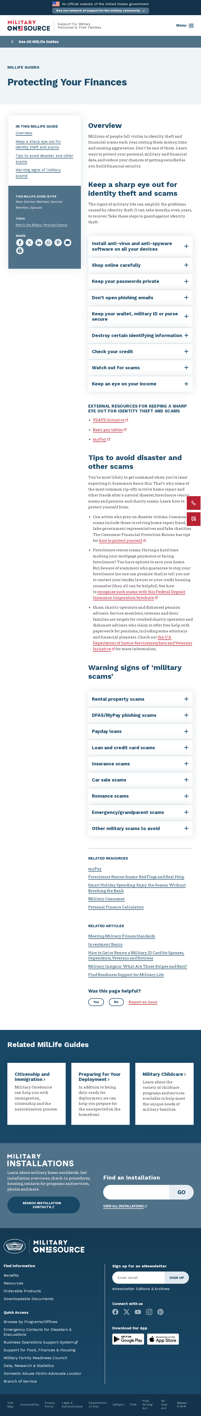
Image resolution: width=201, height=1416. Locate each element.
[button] (100, 11)
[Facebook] (115, 1312)
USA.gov (118, 1404)
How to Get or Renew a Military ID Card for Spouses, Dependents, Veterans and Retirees (136, 956)
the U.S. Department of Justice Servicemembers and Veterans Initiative (142, 643)
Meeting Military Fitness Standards (121, 936)
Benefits (11, 1275)
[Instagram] (149, 1312)
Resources (13, 1283)
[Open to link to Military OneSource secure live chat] (193, 519)
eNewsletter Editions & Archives (141, 1289)
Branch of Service (20, 1381)
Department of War (98, 1404)
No (116, 1002)
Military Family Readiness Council (35, 1357)
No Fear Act (164, 1404)
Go (181, 1192)
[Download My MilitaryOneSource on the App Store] (163, 1339)
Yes (96, 1002)
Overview (24, 133)
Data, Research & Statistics (29, 1365)
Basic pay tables (108, 430)
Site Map (10, 1404)
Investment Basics (105, 944)
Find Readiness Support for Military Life (126, 975)
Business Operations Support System (39, 1342)
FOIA (133, 1404)
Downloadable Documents (28, 1298)
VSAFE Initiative (109, 420)
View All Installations (123, 1206)
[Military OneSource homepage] (32, 26)
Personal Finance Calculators (116, 907)
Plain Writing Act (147, 1404)
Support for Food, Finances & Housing (39, 1350)
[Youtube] (138, 1312)
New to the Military (29, 224)
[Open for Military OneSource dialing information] (193, 503)
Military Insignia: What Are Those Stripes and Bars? (137, 966)
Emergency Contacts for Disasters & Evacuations (38, 1332)
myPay (99, 439)
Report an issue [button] (143, 1002)
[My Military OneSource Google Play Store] (128, 1339)
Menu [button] (181, 25)
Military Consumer (106, 899)
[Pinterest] (160, 1312)
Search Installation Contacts (42, 1205)
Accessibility (29, 1404)
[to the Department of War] (55, 3)
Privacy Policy (50, 1404)
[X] (127, 1312)
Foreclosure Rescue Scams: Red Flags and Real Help (136, 877)
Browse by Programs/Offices (30, 1321)
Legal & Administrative (72, 1404)
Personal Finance (55, 224)
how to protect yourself (120, 540)
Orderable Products (22, 1291)
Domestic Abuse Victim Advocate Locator (42, 1373)
